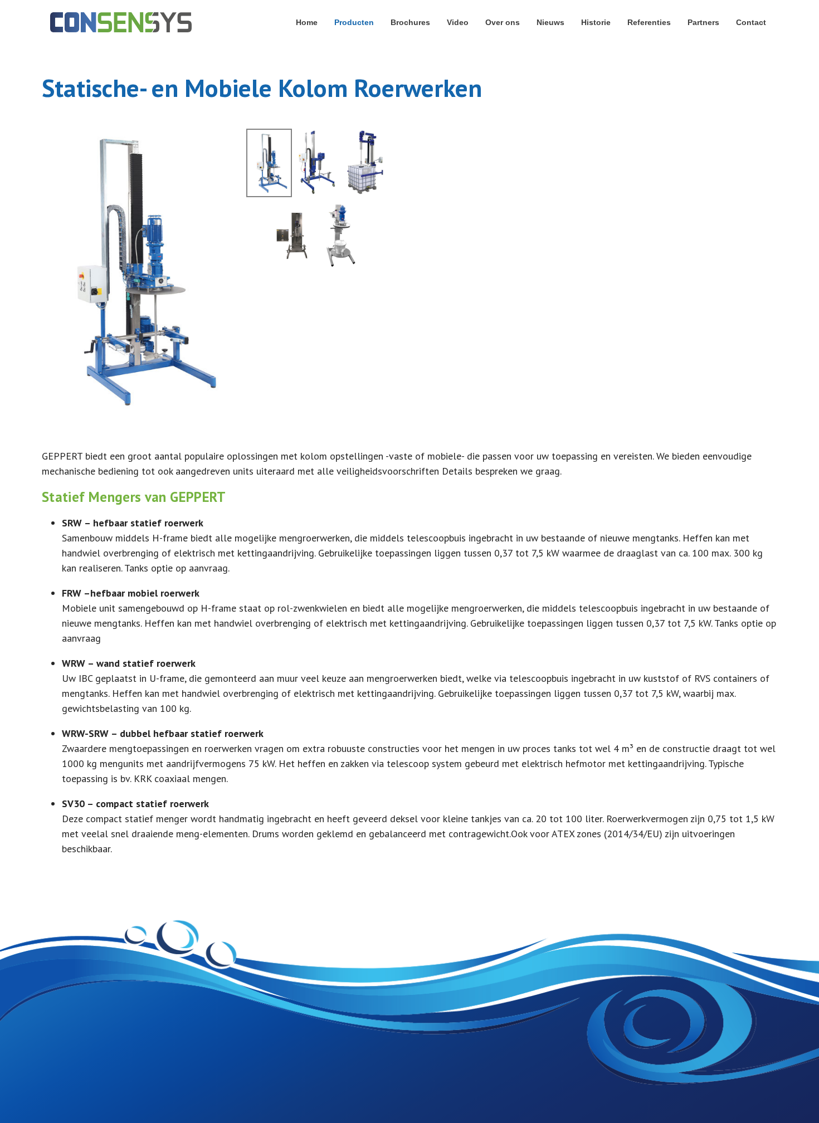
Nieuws (550, 22)
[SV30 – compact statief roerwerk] (340, 236)
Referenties (649, 22)
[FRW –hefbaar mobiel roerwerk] (316, 162)
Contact (751, 22)
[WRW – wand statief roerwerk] (364, 162)
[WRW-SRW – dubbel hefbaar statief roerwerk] (293, 236)
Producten (354, 22)
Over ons (502, 22)
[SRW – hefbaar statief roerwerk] (134, 269)
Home (307, 22)
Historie (596, 22)
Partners (703, 22)
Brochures (410, 22)
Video (458, 22)
